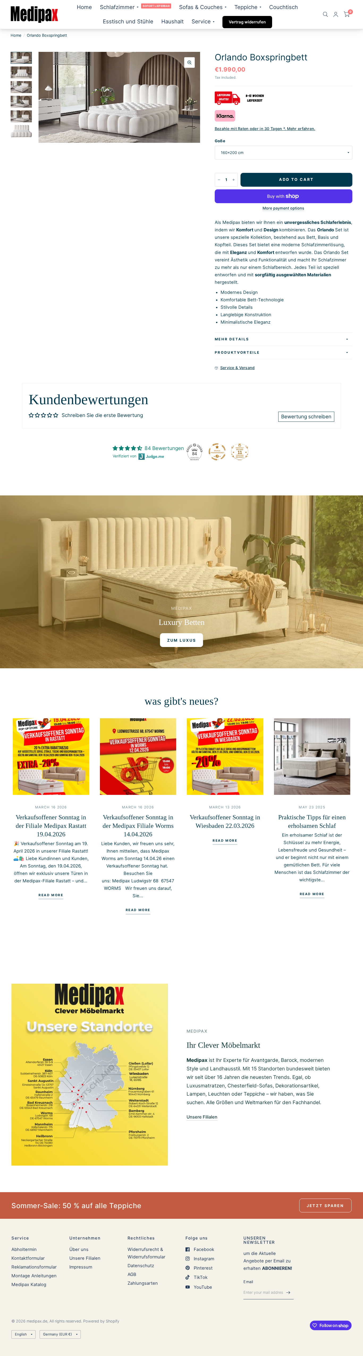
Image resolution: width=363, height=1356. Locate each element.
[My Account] (336, 14)
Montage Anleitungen (34, 1275)
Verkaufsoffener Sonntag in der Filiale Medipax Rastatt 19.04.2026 (51, 826)
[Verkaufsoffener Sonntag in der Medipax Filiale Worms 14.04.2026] (138, 756)
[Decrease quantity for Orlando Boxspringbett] (219, 179)
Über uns (78, 1249)
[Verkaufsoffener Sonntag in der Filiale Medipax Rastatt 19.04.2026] (51, 756)
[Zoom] (189, 62)
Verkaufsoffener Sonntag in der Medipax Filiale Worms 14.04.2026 (138, 826)
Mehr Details (232, 339)
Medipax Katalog (28, 1284)
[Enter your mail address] (288, 1292)
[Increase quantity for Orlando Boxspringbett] (234, 179)
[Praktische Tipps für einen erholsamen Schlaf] (312, 756)
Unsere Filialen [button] (202, 1117)
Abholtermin (24, 1249)
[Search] (325, 14)
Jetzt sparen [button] (325, 1205)
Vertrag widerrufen (247, 21)
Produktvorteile (237, 352)
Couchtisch (283, 7)
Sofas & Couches (201, 7)
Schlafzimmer (117, 7)
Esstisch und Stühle (128, 21)
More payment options (283, 208)
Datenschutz (141, 1265)
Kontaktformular (28, 1258)
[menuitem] (84, 7)
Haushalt (172, 21)
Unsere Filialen (84, 1258)
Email (248, 1281)
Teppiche (246, 7)
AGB (132, 1274)
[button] (181, 640)
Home (84, 7)
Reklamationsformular (34, 1267)
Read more (51, 895)
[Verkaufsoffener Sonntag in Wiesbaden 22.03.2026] (225, 756)
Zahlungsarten (143, 1283)
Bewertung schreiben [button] (306, 417)
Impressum (80, 1267)
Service (201, 21)
